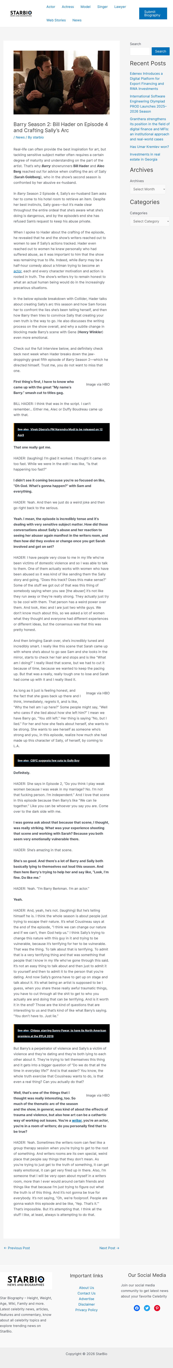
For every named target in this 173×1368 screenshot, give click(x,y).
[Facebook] (137, 1308)
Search (135, 44)
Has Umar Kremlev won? (149, 147)
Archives (137, 181)
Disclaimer (86, 1304)
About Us (86, 1288)
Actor (50, 7)
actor (17, 271)
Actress (68, 7)
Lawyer (120, 7)
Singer (102, 7)
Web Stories (56, 20)
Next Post (109, 1248)
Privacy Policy (86, 1310)
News (76, 20)
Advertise (86, 1299)
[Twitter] (147, 1308)
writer (77, 1120)
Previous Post (17, 1248)
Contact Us (86, 1293)
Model (86, 7)
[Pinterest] (157, 1308)
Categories (138, 213)
